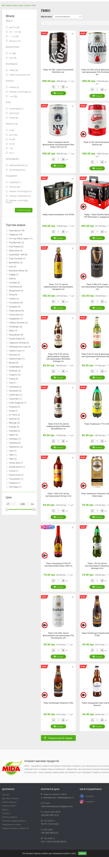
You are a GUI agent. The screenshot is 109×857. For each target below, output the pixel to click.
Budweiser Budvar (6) (18, 270)
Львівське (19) (15, 234)
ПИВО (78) (13, 70)
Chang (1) (13, 410)
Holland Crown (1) (17, 350)
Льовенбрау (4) (16, 366)
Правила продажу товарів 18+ (15, 828)
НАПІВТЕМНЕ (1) (16, 108)
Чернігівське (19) (16, 230)
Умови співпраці (9, 802)
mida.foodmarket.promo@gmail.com (57, 806)
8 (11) (11, 153)
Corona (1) (13, 471)
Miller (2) (13, 459)
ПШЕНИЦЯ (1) (15, 182)
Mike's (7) (13, 330)
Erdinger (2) (14, 426)
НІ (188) (12, 53)
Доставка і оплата (10, 798)
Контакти (6, 813)
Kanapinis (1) (14, 483)
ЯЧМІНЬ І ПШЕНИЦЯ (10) (20, 196)
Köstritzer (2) (14, 370)
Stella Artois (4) (15, 250)
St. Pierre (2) (14, 414)
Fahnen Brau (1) (16, 463)
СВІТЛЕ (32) (14, 113)
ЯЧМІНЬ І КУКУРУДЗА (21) (20, 191)
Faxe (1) (12, 382)
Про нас (5, 794)
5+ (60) (12, 139)
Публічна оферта (9, 817)
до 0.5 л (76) (14, 27)
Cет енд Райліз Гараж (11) (21, 238)
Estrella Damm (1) (17, 467)
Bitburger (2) (14, 422)
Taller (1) (13, 455)
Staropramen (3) (16, 290)
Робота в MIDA (8, 805)
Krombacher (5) (16, 302)
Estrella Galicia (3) (17, 338)
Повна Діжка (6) (16, 310)
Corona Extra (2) (16, 314)
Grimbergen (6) (15, 326)
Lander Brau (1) (15, 394)
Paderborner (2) (16, 447)
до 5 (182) (13, 135)
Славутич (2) (14, 374)
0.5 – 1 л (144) (15, 32)
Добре (82, 853)
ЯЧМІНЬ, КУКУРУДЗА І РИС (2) (17, 201)
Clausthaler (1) (15, 398)
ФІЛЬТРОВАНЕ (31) (17, 170)
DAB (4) (12, 278)
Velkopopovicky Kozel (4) (19, 346)
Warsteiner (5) (15, 390)
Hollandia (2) (14, 431)
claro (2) (12, 266)
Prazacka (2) (14, 406)
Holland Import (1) (17, 358)
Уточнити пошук (24, 210)
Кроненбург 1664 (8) (18, 254)
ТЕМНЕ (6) (13, 118)
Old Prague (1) (15, 487)
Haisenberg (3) (15, 286)
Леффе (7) (13, 274)
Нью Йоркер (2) (16, 246)
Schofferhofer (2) (16, 242)
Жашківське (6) (16, 334)
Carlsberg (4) (14, 443)
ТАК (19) (12, 58)
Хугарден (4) (14, 306)
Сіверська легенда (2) (19, 342)
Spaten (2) (13, 435)
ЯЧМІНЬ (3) (14, 87)
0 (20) (11, 130)
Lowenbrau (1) (15, 386)
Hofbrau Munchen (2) (18, 322)
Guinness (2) (14, 354)
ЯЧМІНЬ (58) (14, 187)
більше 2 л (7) (15, 41)
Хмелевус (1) (15, 439)
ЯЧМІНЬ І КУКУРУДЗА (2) (20, 92)
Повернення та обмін (11, 824)
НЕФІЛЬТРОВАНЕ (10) (18, 165)
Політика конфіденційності (14, 820)
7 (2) (11, 148)
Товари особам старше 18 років (17, 5)
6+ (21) (12, 144)
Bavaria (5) (13, 362)
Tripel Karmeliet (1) (17, 258)
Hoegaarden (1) (16, 318)
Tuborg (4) (13, 378)
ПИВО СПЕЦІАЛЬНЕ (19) (19, 75)
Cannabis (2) (14, 282)
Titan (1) (12, 451)
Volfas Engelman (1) (18, 402)
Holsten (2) (14, 298)
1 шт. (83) (13, 96)
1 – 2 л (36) (14, 36)
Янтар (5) (13, 294)
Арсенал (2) (14, 418)
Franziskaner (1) (16, 479)
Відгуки (5, 809)
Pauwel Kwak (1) (16, 475)
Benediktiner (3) (16, 262)
